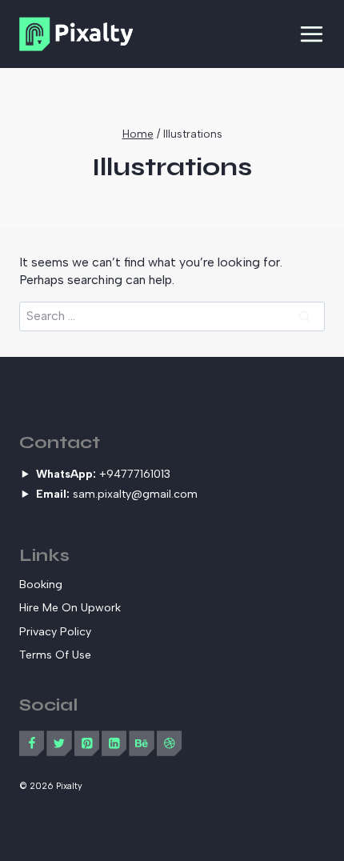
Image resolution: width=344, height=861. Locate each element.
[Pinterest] (86, 743)
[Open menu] (311, 34)
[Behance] (141, 743)
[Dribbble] (169, 743)
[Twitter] (58, 743)
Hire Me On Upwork (70, 608)
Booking (40, 584)
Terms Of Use (55, 655)
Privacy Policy (55, 632)
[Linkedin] (114, 743)
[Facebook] (31, 743)
